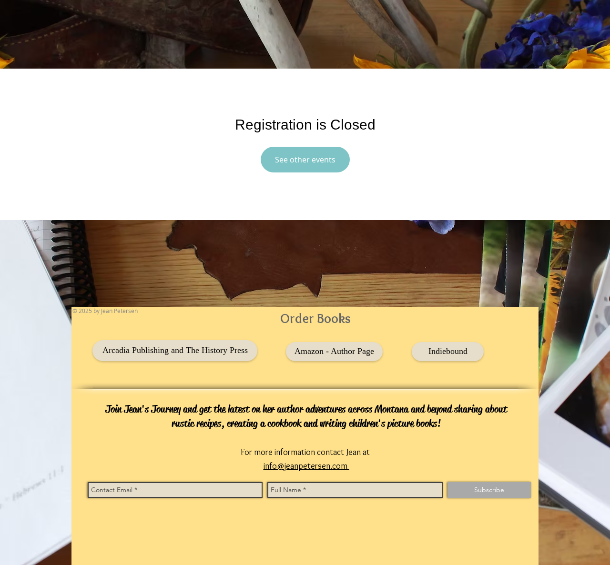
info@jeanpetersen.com (306, 466)
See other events (305, 159)
